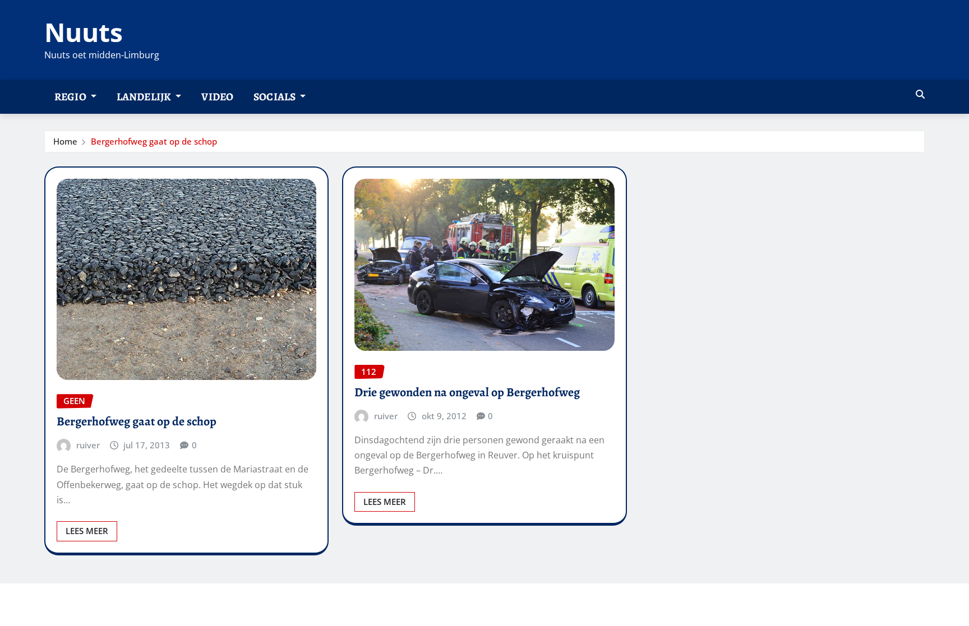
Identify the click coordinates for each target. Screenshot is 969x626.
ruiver (88, 445)
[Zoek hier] (920, 94)
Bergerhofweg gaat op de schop (154, 141)
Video (217, 96)
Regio (71, 96)
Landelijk (145, 96)
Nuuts (83, 32)
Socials (275, 96)
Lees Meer (87, 530)
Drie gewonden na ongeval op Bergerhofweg (467, 392)
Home (65, 141)
